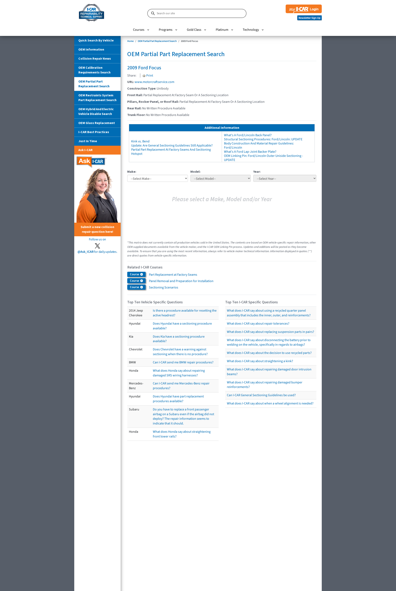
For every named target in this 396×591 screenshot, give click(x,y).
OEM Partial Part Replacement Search (94, 84)
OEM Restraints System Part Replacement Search (97, 97)
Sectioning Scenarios (163, 287)
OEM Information (91, 49)
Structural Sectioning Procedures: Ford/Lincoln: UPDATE (263, 139)
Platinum (222, 29)
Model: (195, 172)
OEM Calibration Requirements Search (94, 70)
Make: (131, 172)
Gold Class (194, 29)
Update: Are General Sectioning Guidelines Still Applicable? (172, 145)
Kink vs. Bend (140, 141)
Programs (165, 29)
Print (149, 75)
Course (135, 274)
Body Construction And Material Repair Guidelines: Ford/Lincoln (259, 145)
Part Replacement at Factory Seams (173, 274)
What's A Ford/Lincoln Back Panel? (248, 135)
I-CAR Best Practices (93, 132)
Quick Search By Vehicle (96, 40)
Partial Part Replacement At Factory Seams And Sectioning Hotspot (171, 151)
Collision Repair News (94, 58)
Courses (138, 29)
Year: (256, 172)
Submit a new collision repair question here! (97, 229)
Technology (251, 29)
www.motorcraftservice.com (154, 82)
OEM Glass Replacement (96, 123)
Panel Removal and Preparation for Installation (181, 281)
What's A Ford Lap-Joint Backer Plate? (250, 151)
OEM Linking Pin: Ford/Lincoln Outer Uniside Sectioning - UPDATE (263, 158)
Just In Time (87, 141)
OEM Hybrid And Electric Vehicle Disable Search (96, 111)
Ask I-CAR (85, 150)
